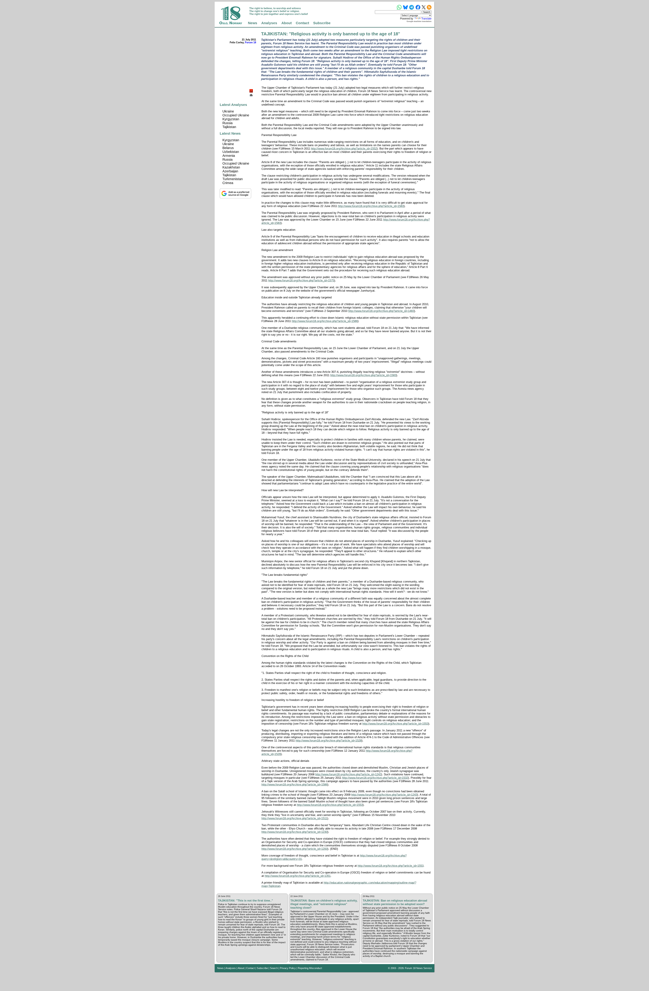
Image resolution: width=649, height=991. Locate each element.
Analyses (269, 23)
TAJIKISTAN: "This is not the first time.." (245, 900)
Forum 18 (250, 42)
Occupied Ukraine (235, 115)
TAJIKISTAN (273, 33)
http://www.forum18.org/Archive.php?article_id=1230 (294, 832)
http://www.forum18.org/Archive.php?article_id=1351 (298, 876)
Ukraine (228, 111)
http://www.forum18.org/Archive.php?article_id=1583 (371, 206)
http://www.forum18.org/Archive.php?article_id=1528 (329, 740)
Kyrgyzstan (230, 119)
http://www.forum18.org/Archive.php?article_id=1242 (348, 774)
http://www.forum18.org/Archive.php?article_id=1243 (384, 794)
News (252, 23)
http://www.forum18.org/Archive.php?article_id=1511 (294, 818)
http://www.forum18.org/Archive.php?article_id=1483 (381, 311)
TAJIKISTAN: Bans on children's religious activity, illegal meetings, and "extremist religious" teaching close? (323, 904)
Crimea (227, 183)
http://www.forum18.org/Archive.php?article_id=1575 (301, 280)
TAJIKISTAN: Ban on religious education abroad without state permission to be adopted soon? (395, 902)
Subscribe (322, 23)
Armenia (228, 155)
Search (274, 968)
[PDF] (251, 89)
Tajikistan (229, 127)
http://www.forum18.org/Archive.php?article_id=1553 (395, 723)
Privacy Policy (288, 968)
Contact (302, 23)
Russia (227, 123)
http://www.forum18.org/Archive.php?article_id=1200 (294, 848)
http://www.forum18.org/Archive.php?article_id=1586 (325, 321)
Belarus (228, 148)
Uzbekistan (230, 152)
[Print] (251, 94)
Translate (426, 18)
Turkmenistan (232, 179)
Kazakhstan (231, 167)
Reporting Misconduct (310, 968)
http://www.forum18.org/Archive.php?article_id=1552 (344, 148)
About (286, 23)
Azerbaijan (230, 171)
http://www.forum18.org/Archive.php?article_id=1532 (375, 777)
